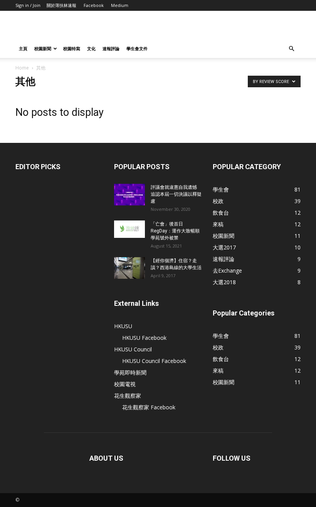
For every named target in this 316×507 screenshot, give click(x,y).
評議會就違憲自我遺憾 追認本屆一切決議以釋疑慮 (176, 194)
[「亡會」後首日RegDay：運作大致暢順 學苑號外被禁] (129, 229)
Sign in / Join (27, 5)
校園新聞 (42, 48)
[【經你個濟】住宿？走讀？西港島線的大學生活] (129, 268)
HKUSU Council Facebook (154, 361)
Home (22, 67)
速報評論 (111, 48)
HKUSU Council (133, 349)
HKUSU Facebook (144, 337)
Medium (119, 5)
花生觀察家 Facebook (148, 407)
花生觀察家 (127, 395)
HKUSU (123, 326)
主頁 (23, 48)
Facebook (94, 5)
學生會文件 (137, 48)
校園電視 (125, 384)
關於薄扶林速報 (61, 5)
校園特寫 (71, 48)
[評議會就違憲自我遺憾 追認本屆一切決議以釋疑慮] (129, 194)
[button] (291, 49)
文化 (91, 48)
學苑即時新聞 (130, 372)
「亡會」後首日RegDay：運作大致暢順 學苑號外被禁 (176, 231)
